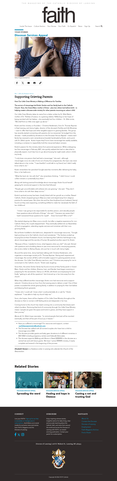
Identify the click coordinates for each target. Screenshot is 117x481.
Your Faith (62, 26)
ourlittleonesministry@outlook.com (32, 326)
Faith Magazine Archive (90, 430)
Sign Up (87, 26)
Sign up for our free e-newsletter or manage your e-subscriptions (26, 421)
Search (98, 26)
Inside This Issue (26, 26)
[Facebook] (16, 434)
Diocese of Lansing (89, 424)
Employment (86, 427)
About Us (85, 418)
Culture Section (39, 26)
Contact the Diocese (89, 421)
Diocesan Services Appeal (31, 35)
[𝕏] (19, 434)
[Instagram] (23, 434)
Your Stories (51, 26)
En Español (72, 26)
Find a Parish (86, 432)
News (80, 26)
